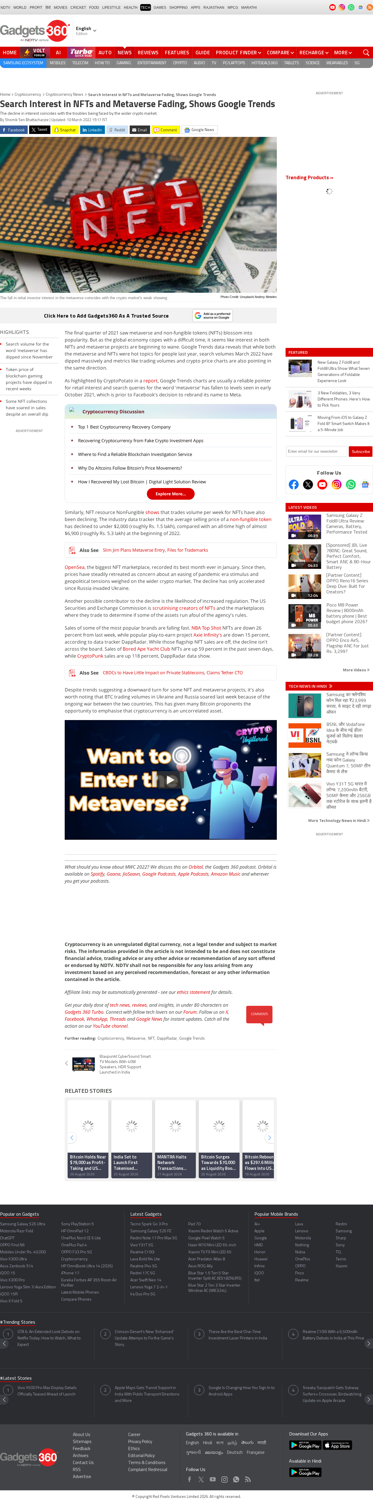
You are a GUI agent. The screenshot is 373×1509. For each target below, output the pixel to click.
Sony (340, 1245)
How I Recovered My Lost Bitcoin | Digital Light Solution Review (142, 482)
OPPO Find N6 (12, 1245)
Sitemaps (82, 1442)
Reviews (148, 52)
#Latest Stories (16, 1378)
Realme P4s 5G (143, 1266)
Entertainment (152, 63)
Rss (247, 1478)
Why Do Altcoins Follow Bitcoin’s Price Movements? (130, 468)
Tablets (291, 63)
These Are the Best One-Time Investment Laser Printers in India (238, 1335)
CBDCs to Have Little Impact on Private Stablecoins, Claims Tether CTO (173, 672)
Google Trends (192, 1038)
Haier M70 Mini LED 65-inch (212, 1245)
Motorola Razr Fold (16, 1231)
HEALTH (131, 8)
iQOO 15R (9, 1294)
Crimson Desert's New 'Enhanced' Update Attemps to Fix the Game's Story (144, 1338)
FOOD (94, 8)
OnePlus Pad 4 (74, 1245)
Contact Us (83, 1463)
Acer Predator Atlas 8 (206, 1259)
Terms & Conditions (147, 1463)
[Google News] (365, 484)
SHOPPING (178, 8)
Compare (278, 52)
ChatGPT (7, 1238)
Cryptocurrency (28, 95)
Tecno (341, 1259)
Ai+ (257, 1224)
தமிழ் (232, 1443)
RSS (77, 1470)
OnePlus (302, 1259)
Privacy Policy (140, 1442)
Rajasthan (213, 8)
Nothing (302, 1245)
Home (10, 52)
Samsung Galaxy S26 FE (150, 1231)
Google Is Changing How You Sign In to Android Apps (242, 1391)
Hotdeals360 (264, 63)
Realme (302, 1280)
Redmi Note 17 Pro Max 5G (153, 1238)
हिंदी (48, 8)
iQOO (259, 1273)
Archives (81, 1456)
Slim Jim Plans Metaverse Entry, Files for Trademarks (155, 550)
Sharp (341, 1238)
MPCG (233, 8)
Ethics (134, 1449)
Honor (259, 1252)
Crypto (180, 63)
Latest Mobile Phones (80, 1292)
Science (313, 63)
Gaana (113, 874)
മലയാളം (214, 1453)
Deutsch (235, 1453)
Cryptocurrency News (64, 95)
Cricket (78, 8)
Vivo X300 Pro (12, 1280)
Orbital (196, 867)
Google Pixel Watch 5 (206, 1238)
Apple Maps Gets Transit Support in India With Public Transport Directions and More (147, 1394)
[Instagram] (337, 484)
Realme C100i (142, 1252)
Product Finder (236, 52)
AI (58, 52)
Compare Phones (76, 1299)
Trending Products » (309, 178)
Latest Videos (302, 507)
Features (177, 52)
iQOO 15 (7, 1273)
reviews (139, 1005)
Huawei (261, 1259)
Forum (190, 1012)
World (20, 8)
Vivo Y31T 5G (141, 1245)
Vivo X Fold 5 (11, 1301)
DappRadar (167, 1038)
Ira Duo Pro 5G (142, 1294)
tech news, (121, 1005)
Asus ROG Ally (200, 1266)
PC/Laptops (234, 63)
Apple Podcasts (193, 874)
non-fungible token (251, 519)
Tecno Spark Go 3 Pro (149, 1224)
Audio (199, 63)
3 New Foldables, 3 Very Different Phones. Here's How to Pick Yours (344, 399)
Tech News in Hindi (308, 686)
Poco (299, 1273)
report (150, 380)
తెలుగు (247, 1443)
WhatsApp (97, 1019)
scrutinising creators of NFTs (183, 608)
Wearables (337, 63)
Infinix (259, 1266)
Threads (118, 1019)
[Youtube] (322, 484)
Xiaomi (341, 1266)
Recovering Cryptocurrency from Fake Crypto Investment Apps (140, 440)
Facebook (74, 1019)
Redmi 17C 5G (142, 1273)
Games (160, 8)
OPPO (300, 1266)
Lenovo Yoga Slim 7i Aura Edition (28, 1287)
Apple (259, 1231)
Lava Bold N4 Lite (145, 1259)
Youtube (213, 1478)
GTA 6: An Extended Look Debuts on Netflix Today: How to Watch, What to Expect (49, 1338)
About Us (81, 1435)
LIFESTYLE (111, 8)
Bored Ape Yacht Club (146, 649)
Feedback (81, 1449)
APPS (195, 8)
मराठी (262, 1443)
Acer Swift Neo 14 (145, 1280)
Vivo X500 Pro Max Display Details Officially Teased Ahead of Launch (47, 1391)
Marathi (249, 8)
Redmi (341, 1224)
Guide (203, 52)
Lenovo (301, 1231)
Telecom (80, 63)
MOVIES (60, 8)
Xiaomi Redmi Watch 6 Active (213, 1231)
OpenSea (75, 567)
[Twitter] (308, 484)
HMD (258, 1245)
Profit (36, 8)
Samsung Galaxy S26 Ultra (22, 1224)
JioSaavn (131, 874)
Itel (257, 1280)
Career (134, 1435)
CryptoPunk (90, 656)
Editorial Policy (141, 1456)
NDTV (5, 8)
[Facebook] (294, 484)
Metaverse (135, 1038)
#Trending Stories (17, 1322)
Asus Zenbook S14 (16, 1266)
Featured (298, 352)
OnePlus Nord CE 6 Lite (81, 1238)
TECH (145, 8)
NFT (151, 1038)
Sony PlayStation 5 (77, 1224)
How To (102, 63)
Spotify (97, 874)
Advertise (82, 1477)
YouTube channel (110, 1026)
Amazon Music (225, 874)
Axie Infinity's (207, 635)
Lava (299, 1224)
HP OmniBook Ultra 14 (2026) (87, 1266)
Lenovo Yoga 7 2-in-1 (149, 1287)
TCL (339, 1252)
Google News (149, 1019)
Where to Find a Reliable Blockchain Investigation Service (135, 454)
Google (260, 1238)
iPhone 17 (70, 1273)
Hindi (207, 1443)
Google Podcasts (159, 874)
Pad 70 (194, 1224)
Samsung (344, 1231)
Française (256, 1453)
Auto (105, 52)
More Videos (355, 670)
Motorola (303, 1238)
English (192, 1443)
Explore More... (171, 493)
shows (152, 512)
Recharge (312, 52)
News (125, 52)
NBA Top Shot (206, 628)
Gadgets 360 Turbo (84, 1012)
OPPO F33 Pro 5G (76, 1252)
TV (214, 63)
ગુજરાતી (193, 1453)
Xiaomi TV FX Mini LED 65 (209, 1252)
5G (357, 63)
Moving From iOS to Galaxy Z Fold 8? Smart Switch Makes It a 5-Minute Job (344, 424)
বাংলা (220, 1443)
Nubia (300, 1252)
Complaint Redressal (147, 1470)
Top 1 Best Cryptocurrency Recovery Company (124, 427)
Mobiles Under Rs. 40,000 (23, 1252)
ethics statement (193, 992)
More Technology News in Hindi (337, 820)
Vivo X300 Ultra (13, 1259)
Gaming (124, 63)
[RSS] (370, 7)
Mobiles (58, 63)
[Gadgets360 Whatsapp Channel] (351, 484)
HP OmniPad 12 (75, 1231)
